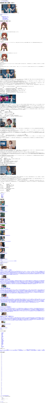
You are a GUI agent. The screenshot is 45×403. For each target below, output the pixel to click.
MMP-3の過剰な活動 (5, 18)
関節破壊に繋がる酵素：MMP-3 (4, 16)
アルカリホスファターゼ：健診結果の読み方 (5, 235)
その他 (1, 260)
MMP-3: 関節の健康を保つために (3, 211)
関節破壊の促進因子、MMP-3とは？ (4, 205)
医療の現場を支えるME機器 (3, 223)
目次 (1, 15)
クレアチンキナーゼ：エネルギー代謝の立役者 (5, 241)
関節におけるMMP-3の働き (6, 17)
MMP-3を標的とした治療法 (6, 19)
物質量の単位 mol (2, 217)
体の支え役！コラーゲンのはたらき (4, 229)
